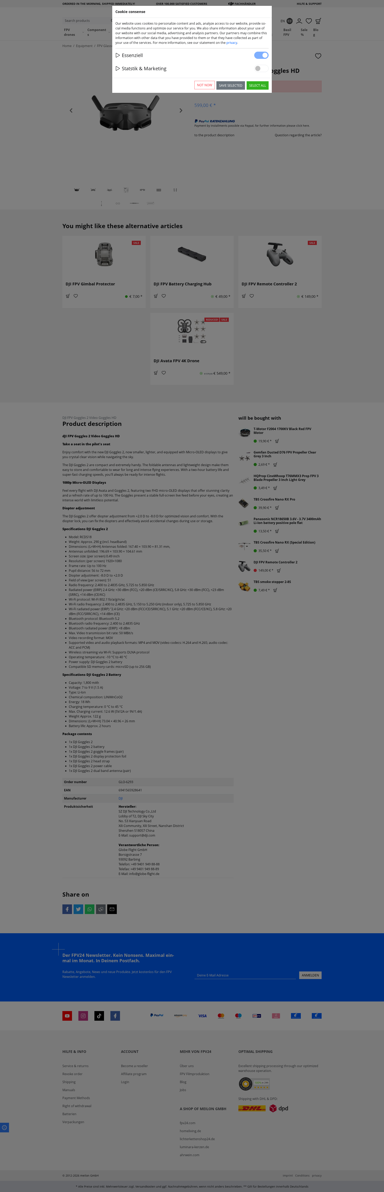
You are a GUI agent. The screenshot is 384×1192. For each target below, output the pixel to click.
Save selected (230, 85)
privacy (231, 42)
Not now (204, 85)
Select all (257, 85)
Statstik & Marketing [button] (144, 68)
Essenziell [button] (132, 55)
